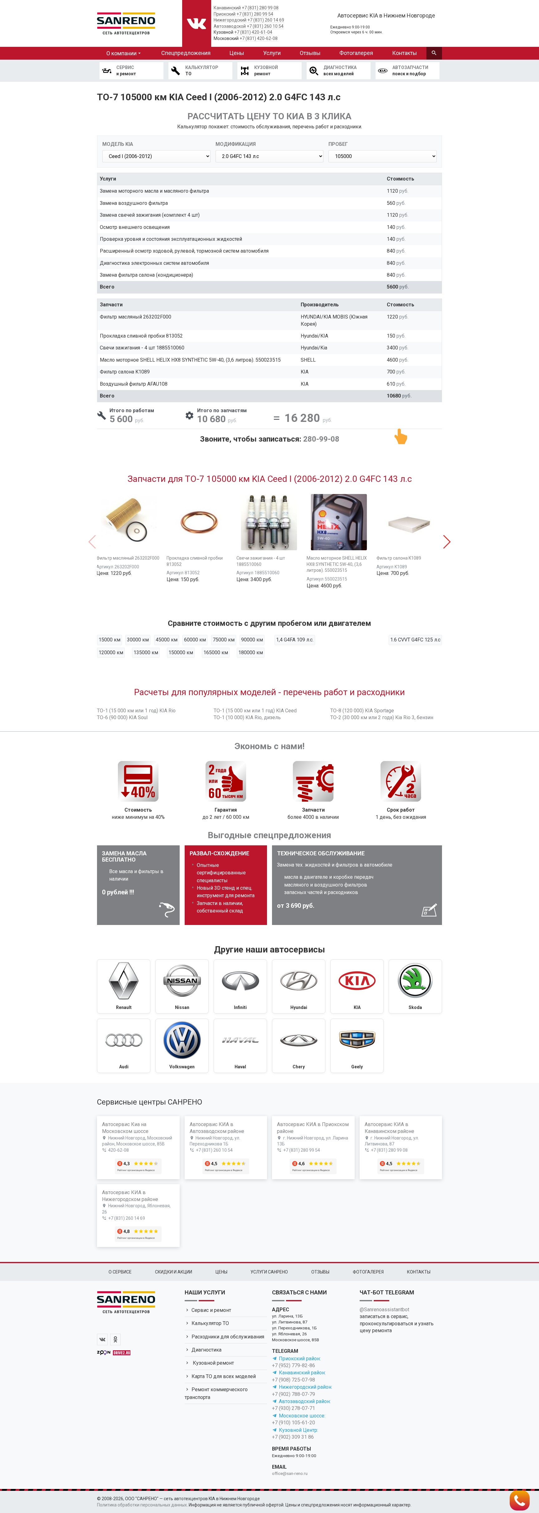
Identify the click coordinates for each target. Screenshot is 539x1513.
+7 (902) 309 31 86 (293, 1437)
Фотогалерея (356, 53)
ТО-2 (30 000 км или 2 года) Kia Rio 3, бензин (381, 717)
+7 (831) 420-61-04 (253, 32)
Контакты (404, 53)
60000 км (195, 640)
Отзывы (310, 53)
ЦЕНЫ (221, 1271)
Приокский (225, 14)
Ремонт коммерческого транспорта (216, 1393)
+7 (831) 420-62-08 (259, 38)
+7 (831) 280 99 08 (260, 7)
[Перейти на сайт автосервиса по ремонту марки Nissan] (182, 986)
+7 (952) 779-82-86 (293, 1365)
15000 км (109, 640)
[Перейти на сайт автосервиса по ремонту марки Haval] (240, 1046)
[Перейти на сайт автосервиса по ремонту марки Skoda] (415, 986)
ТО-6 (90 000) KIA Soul (122, 717)
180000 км (250, 652)
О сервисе (120, 1271)
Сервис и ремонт (211, 1310)
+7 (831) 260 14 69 (265, 19)
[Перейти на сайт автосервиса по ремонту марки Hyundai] (298, 986)
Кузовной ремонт (213, 1363)
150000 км (180, 652)
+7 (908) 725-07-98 (293, 1380)
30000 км (138, 640)
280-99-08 (321, 439)
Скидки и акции (173, 1271)
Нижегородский (230, 19)
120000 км (111, 652)
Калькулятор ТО (210, 1323)
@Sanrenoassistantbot (384, 1310)
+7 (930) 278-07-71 (293, 1408)
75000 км (224, 640)
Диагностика (206, 1350)
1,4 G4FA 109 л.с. (294, 640)
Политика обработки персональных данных (142, 1504)
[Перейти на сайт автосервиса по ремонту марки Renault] (123, 986)
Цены (236, 53)
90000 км (252, 640)
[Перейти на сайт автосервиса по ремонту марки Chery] (298, 1046)
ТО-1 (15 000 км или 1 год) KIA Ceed (255, 711)
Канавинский (227, 7)
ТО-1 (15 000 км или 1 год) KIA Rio (136, 711)
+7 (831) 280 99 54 (254, 14)
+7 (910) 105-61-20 (293, 1423)
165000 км (215, 652)
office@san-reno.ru (290, 1473)
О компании (121, 53)
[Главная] (126, 22)
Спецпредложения (186, 53)
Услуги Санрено (269, 1271)
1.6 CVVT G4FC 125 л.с (415, 640)
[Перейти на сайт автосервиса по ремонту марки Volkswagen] (182, 1046)
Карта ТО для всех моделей (224, 1376)
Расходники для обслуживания (228, 1337)
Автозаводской (230, 26)
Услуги (272, 53)
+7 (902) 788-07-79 (293, 1394)
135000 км (146, 652)
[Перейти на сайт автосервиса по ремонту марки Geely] (357, 1046)
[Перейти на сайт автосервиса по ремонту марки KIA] (357, 986)
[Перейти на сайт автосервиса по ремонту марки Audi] (123, 1046)
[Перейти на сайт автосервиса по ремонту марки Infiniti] (240, 986)
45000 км (166, 640)
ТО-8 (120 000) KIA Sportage (362, 711)
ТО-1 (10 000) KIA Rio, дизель (247, 717)
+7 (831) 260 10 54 (265, 26)
